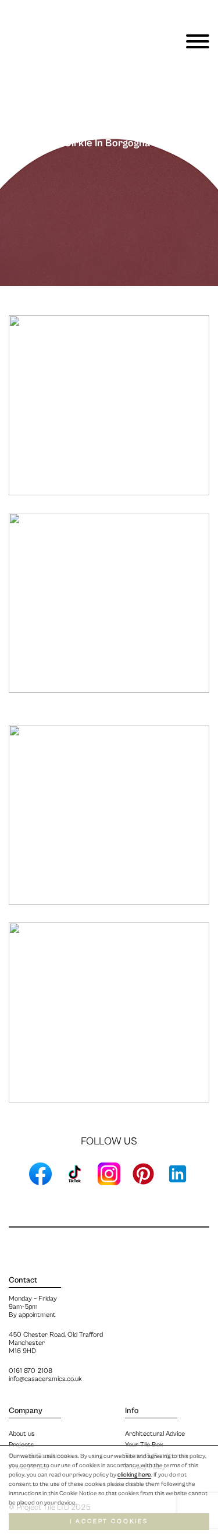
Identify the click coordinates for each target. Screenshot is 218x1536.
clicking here (134, 1474)
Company (25, 1410)
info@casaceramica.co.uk (45, 1379)
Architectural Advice (155, 1434)
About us (22, 1434)
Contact (23, 1280)
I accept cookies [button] (109, 1521)
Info (131, 1410)
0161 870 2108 (30, 1371)
